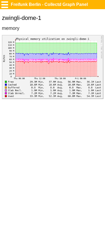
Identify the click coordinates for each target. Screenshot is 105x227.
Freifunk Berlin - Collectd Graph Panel (49, 4)
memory (10, 28)
